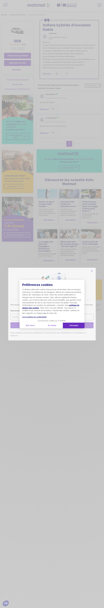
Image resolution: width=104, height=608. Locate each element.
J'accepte (73, 325)
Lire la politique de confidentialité (34, 317)
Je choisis (52, 325)
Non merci (30, 325)
